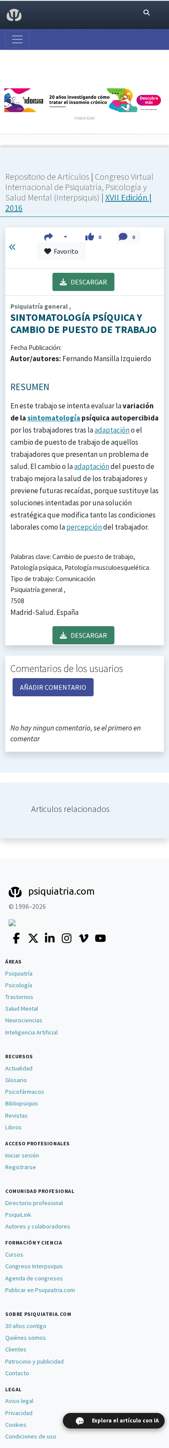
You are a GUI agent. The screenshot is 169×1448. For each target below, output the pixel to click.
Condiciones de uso (30, 1436)
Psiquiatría (18, 973)
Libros (13, 1127)
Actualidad (18, 1068)
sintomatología (53, 418)
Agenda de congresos (34, 1278)
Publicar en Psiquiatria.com (40, 1290)
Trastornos (19, 997)
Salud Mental (21, 1008)
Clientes (15, 1349)
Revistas (16, 1115)
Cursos (14, 1254)
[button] (56, 237)
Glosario (16, 1080)
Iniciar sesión (22, 1155)
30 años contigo (25, 1326)
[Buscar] (146, 12)
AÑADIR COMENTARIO (53, 687)
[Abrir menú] (17, 39)
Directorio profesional (34, 1203)
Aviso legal (19, 1401)
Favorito (64, 251)
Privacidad (18, 1413)
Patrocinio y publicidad (34, 1361)
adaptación (112, 430)
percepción (84, 527)
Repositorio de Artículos (47, 176)
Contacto (17, 1373)
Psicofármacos (24, 1092)
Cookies (15, 1425)
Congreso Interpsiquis (34, 1266)
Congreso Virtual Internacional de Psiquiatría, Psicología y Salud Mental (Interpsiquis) (79, 187)
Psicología (18, 985)
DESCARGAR (87, 282)
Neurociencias (23, 1020)
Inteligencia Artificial (31, 1032)
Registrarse (20, 1167)
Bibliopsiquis (21, 1103)
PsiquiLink (18, 1215)
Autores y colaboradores (37, 1226)
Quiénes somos (25, 1337)
